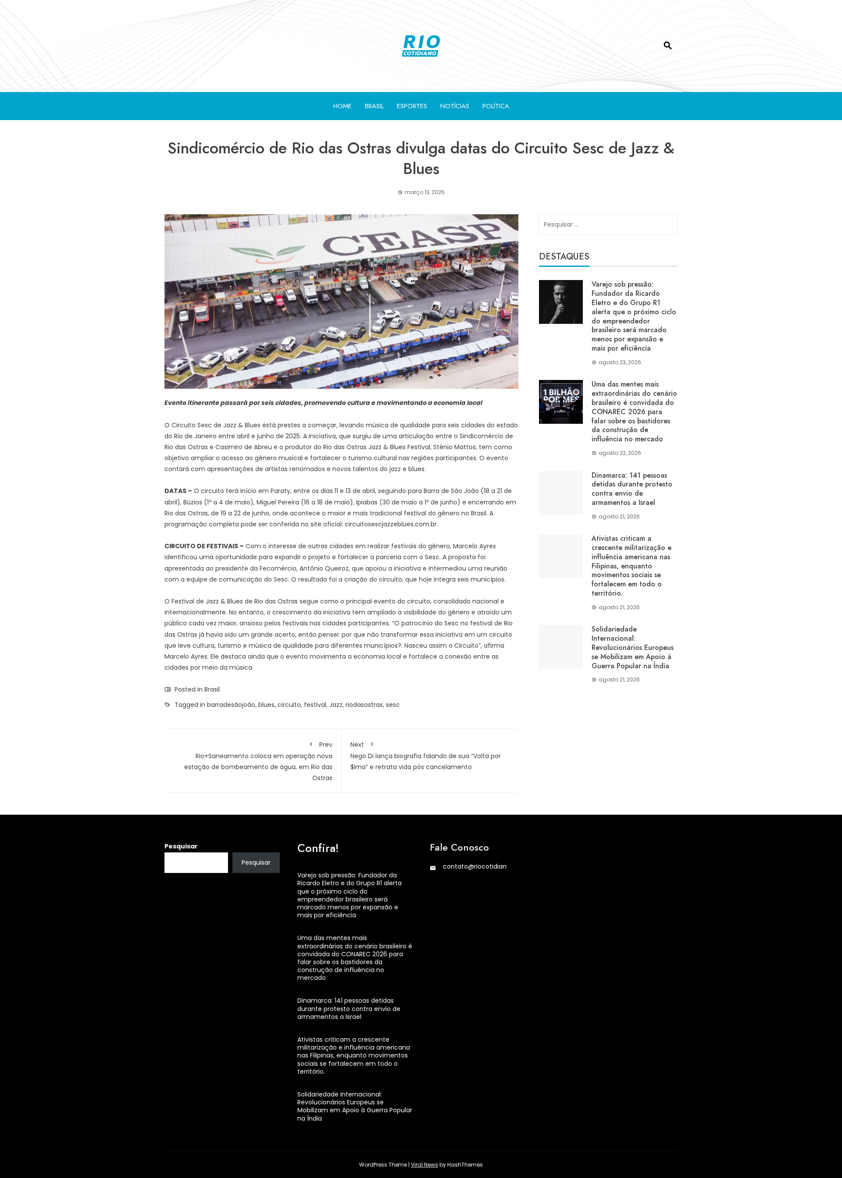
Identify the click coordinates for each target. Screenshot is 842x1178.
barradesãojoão (231, 704)
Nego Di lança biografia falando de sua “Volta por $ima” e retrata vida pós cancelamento (425, 755)
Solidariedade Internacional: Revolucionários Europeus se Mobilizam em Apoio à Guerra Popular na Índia (633, 647)
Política (495, 106)
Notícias (454, 106)
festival (315, 704)
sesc (393, 704)
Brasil (374, 106)
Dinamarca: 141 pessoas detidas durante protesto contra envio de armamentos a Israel (632, 488)
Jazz (336, 704)
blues (266, 704)
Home (342, 106)
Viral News (424, 1164)
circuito (289, 704)
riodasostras (364, 704)
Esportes (412, 106)
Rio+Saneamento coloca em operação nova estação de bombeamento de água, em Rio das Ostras (258, 761)
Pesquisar (181, 846)
